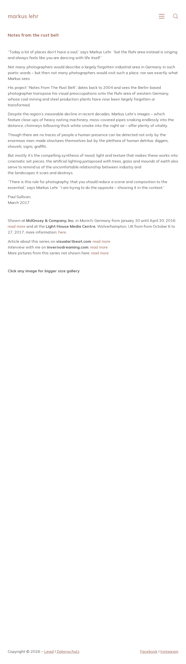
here (62, 232)
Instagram (169, 651)
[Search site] (175, 16)
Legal (49, 651)
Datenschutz (68, 651)
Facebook (148, 651)
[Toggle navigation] (162, 16)
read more (16, 226)
